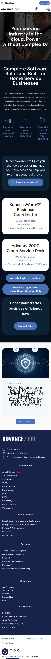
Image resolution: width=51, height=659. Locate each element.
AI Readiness (7, 479)
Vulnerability (7, 508)
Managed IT (7, 565)
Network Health (9, 504)
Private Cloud (8, 535)
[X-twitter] (11, 650)
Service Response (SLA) (12, 623)
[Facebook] (18, 650)
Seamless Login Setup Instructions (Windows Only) (25, 289)
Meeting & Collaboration (13, 528)
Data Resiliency (9, 490)
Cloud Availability (9, 620)
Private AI (6, 531)
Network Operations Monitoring (16, 568)
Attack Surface (11, 472)
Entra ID (5, 493)
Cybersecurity (8, 486)
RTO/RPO (6, 613)
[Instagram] (14, 650)
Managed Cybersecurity (12, 561)
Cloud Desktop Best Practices (15, 616)
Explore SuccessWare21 (25, 182)
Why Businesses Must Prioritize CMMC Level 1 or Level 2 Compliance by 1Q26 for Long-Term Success (25, 396)
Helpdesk (6, 558)
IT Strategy (7, 500)
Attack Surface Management (14, 550)
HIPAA (4, 497)
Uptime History (8, 627)
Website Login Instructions (25, 278)
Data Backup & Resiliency (13, 554)
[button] (16, 349)
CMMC (5, 483)
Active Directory (9, 475)
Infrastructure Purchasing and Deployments (21, 521)
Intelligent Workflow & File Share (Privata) (20, 524)
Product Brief (25, 326)
